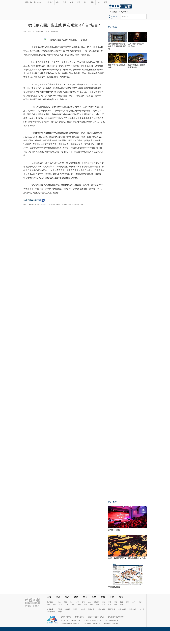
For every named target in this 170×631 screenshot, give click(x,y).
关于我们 (28, 606)
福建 (121, 602)
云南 (91, 605)
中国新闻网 (51, 612)
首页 (49, 597)
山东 (133, 602)
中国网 (75, 609)
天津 (65, 602)
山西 (77, 602)
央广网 (142, 609)
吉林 (89, 602)
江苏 (109, 602)
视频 (92, 2)
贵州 (97, 605)
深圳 (121, 605)
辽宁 (83, 602)
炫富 (52, 204)
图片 (85, 2)
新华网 (67, 609)
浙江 (115, 602)
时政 (57, 2)
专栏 (98, 2)
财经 (71, 2)
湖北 (48, 605)
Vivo (81, 204)
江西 (127, 602)
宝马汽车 (76, 204)
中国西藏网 (132, 609)
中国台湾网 (122, 609)
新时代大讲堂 (114, 530)
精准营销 (36, 204)
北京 (59, 602)
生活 (78, 2)
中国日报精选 (114, 587)
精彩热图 (112, 26)
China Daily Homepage (33, 2)
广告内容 (43, 204)
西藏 (103, 605)
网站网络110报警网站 (111, 624)
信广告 (48, 204)
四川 (85, 605)
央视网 (83, 609)
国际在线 (91, 609)
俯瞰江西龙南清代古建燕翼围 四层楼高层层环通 (117, 46)
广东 (60, 605)
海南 (73, 605)
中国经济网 (111, 609)
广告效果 (64, 204)
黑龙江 (96, 602)
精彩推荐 (112, 502)
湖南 (54, 605)
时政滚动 (124, 12)
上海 (103, 602)
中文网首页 (49, 2)
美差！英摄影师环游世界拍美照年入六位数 (127, 558)
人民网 (60, 609)
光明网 (60, 612)
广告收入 (70, 204)
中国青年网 (101, 609)
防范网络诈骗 (79, 617)
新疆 (115, 605)
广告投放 (57, 204)
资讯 (64, 2)
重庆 (79, 605)
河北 (71, 602)
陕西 (109, 605)
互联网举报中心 (66, 617)
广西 (66, 605)
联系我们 (36, 606)
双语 (105, 2)
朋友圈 (30, 204)
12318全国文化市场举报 (92, 624)
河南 (140, 602)
